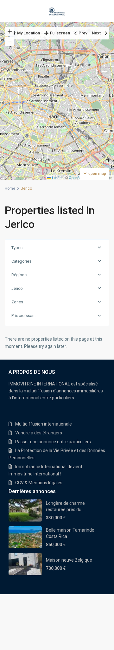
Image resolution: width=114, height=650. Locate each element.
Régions (19, 274)
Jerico (17, 288)
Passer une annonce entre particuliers (53, 441)
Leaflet (56, 177)
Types (16, 247)
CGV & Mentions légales (38, 482)
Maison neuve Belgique (69, 560)
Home (10, 188)
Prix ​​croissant (23, 315)
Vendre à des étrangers (38, 432)
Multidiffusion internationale (43, 423)
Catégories (21, 261)
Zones (17, 302)
